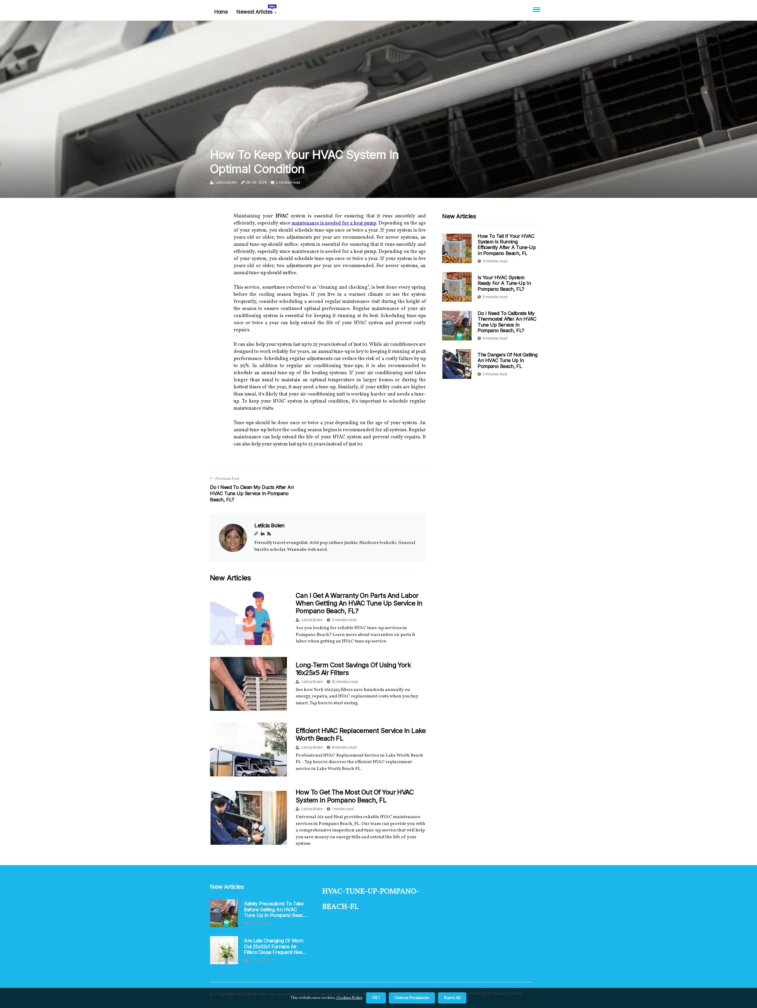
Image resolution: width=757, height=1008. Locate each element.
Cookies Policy (349, 998)
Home (221, 12)
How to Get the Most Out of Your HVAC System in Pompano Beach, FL (355, 796)
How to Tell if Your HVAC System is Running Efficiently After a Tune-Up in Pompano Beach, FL (507, 244)
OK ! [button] (376, 998)
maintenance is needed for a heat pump (334, 223)
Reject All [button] (452, 998)
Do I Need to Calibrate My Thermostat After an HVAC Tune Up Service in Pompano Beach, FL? (507, 321)
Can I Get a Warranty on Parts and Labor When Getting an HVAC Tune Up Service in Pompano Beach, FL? (359, 603)
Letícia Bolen (226, 182)
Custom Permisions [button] (412, 998)
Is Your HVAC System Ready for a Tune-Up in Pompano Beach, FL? (504, 283)
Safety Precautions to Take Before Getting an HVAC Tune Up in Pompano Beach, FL (275, 909)
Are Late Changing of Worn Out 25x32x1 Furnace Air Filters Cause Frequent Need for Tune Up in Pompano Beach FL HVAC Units (274, 946)
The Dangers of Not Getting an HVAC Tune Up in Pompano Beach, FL (508, 360)
